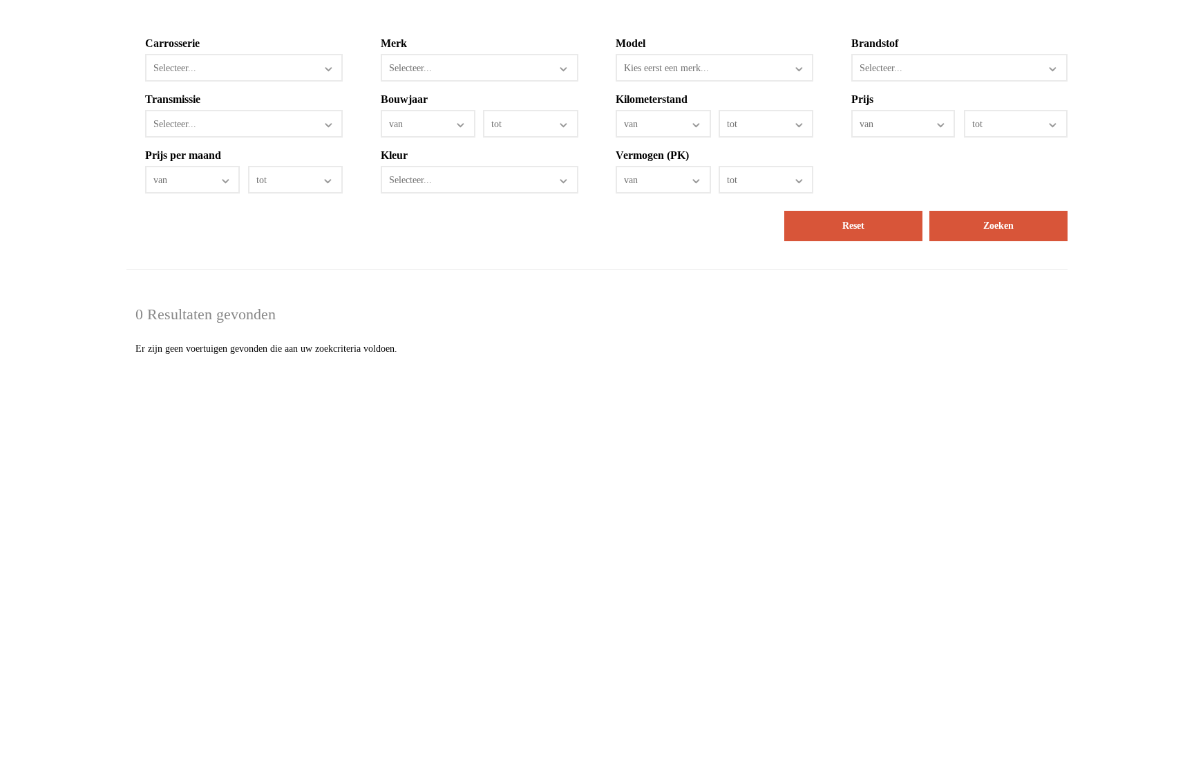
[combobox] (244, 68)
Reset (853, 225)
